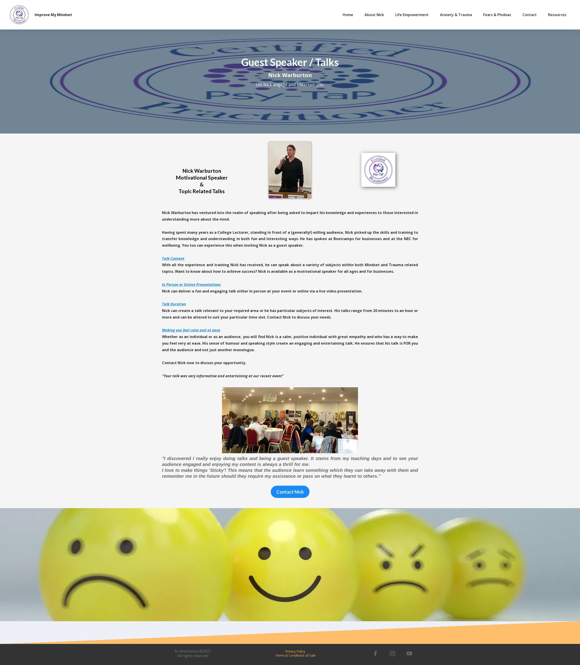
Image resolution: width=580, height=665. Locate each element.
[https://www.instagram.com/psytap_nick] (392, 653)
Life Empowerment (412, 14)
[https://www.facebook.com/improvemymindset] (375, 653)
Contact (529, 14)
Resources (557, 14)
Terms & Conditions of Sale (295, 655)
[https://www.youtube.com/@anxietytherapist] (409, 653)
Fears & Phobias (497, 14)
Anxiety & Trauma (456, 14)
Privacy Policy (295, 651)
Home (348, 14)
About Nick (374, 14)
